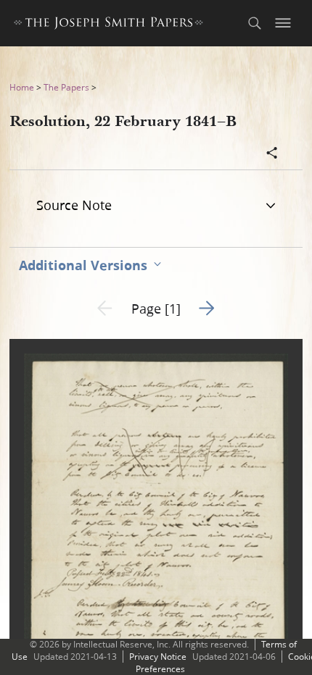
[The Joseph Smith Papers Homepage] (108, 25)
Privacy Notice (157, 656)
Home (21, 87)
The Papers (66, 87)
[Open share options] (272, 154)
